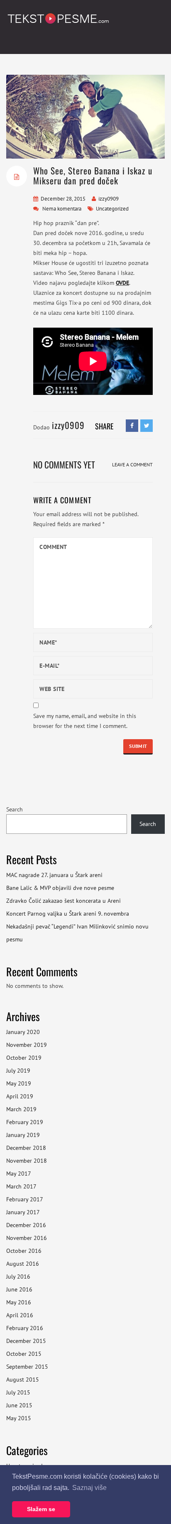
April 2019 (19, 1096)
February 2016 (24, 1328)
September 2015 (27, 1366)
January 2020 (23, 1032)
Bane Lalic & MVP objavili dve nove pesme (60, 888)
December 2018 (26, 1148)
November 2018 (26, 1160)
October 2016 (24, 1250)
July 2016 (18, 1276)
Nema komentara (61, 208)
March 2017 (21, 1186)
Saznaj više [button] (89, 1487)
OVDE (122, 283)
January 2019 (23, 1135)
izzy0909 (108, 198)
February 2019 (24, 1122)
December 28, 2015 (63, 198)
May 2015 (18, 1418)
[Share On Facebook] (132, 425)
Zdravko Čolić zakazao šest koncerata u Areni (63, 900)
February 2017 (24, 1199)
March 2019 (21, 1109)
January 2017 (23, 1212)
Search (14, 809)
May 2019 (18, 1083)
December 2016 (26, 1225)
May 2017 (18, 1173)
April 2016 (19, 1315)
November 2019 (26, 1045)
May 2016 (18, 1302)
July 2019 (18, 1070)
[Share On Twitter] (146, 425)
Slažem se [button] (41, 1509)
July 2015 (18, 1392)
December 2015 (26, 1341)
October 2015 (24, 1353)
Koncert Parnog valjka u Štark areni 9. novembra (67, 913)
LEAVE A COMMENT (132, 464)
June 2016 (19, 1289)
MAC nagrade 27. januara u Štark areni (54, 875)
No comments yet (64, 464)
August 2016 (22, 1263)
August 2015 (22, 1379)
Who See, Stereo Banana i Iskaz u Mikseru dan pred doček (92, 175)
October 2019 (24, 1057)
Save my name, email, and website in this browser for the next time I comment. (84, 721)
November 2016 (26, 1238)
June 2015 (19, 1405)
